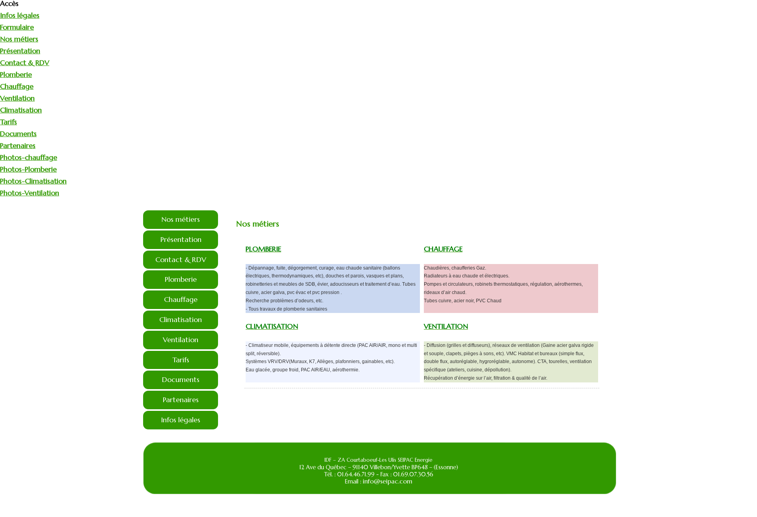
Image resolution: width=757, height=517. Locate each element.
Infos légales (19, 15)
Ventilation (17, 98)
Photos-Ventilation (29, 192)
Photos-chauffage (28, 157)
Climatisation (21, 109)
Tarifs (8, 121)
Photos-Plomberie (28, 169)
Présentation (20, 50)
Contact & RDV (24, 62)
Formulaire (17, 27)
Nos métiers (19, 38)
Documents (18, 133)
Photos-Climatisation (33, 180)
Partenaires (17, 145)
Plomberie (16, 74)
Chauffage (17, 86)
